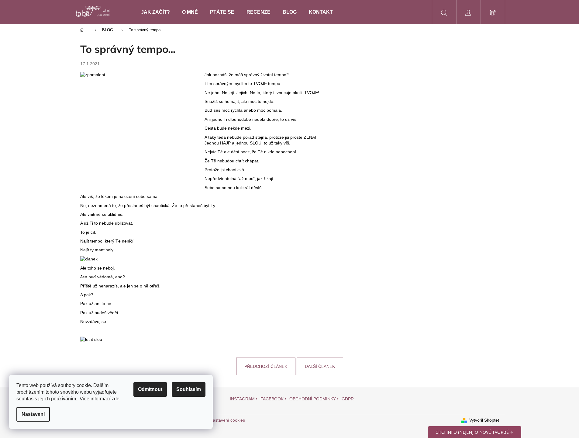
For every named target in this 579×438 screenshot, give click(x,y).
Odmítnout (150, 389)
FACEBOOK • (273, 398)
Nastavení (33, 414)
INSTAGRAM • (243, 398)
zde (115, 398)
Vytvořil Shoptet (484, 420)
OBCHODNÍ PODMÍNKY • (314, 398)
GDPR (348, 398)
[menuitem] (155, 12)
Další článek (320, 366)
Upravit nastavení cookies (220, 420)
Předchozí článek (265, 366)
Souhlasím (188, 389)
